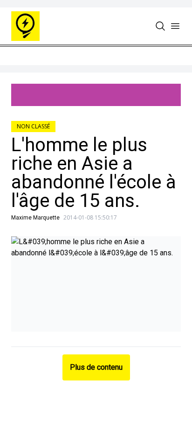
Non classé (33, 126)
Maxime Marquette (35, 217)
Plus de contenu (96, 367)
